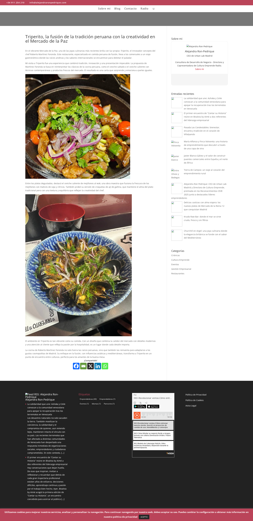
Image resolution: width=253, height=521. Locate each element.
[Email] (83, 366)
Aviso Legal (191, 405)
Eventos (175, 264)
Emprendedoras (88, 399)
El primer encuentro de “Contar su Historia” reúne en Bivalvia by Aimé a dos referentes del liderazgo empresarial (47, 461)
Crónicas (175, 255)
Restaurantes (177, 273)
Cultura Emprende (180, 259)
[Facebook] (76, 366)
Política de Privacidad (196, 394)
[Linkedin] (97, 366)
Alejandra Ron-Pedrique (40, 399)
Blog (117, 8)
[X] (90, 366)
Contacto (130, 8)
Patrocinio (109, 403)
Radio (144, 8)
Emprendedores (107, 399)
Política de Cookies (195, 400)
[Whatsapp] (105, 366)
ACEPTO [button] (144, 517)
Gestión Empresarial (181, 269)
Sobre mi (104, 8)
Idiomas (96, 403)
